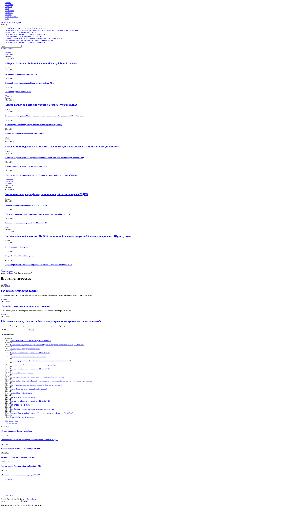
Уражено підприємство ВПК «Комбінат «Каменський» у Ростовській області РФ (36, 38)
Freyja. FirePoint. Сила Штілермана (19, 256)
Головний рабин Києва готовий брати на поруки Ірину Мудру (29, 40)
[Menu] (2, 269)
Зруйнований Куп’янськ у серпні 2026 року (18, 457)
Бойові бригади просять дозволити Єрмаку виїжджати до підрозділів (36, 385)
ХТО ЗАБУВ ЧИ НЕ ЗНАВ (20, 405)
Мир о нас (9, 13)
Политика (9, 5)
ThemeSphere (32, 499)
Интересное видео (12, 421)
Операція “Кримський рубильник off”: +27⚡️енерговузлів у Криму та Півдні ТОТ (41, 413)
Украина (8, 7)
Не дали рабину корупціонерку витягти (20, 32)
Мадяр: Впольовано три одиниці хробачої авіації (24, 133)
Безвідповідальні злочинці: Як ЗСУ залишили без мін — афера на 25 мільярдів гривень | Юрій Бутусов (68, 236)
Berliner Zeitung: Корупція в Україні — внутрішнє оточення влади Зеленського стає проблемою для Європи (51, 381)
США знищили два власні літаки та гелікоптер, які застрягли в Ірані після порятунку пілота (62, 146)
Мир (7, 9)
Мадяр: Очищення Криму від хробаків (16, 431)
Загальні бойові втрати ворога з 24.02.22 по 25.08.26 (25, 34)
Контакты (9, 495)
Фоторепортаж (11, 423)
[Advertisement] (41, 487)
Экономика (9, 11)
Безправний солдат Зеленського (22, 417)
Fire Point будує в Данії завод (16, 247)
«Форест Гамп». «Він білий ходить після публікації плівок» (41, 63)
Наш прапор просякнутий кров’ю (23, 397)
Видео (3, 314)
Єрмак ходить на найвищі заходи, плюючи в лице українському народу (33, 125)
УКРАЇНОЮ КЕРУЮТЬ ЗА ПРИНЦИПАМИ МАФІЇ (25, 28)
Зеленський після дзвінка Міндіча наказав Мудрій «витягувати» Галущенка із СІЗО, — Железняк (42, 30)
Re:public (8, 479)
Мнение (8, 15)
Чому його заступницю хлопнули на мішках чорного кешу (32, 409)
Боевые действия (11, 17)
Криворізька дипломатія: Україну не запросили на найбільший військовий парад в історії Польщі (44, 158)
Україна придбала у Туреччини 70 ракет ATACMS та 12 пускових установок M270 (38, 265)
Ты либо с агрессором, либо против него (25, 305)
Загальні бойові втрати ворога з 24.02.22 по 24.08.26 (25, 42)
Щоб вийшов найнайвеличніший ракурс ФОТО (20, 475)
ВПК (7, 19)
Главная (8, 3)
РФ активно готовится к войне (20, 290)
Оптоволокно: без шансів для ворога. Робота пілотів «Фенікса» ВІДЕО (29, 440)
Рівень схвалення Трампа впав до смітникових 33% (26, 166)
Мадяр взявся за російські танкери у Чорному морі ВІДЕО (41, 104)
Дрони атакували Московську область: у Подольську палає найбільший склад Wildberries (41, 175)
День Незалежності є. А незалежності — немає (23, 36)
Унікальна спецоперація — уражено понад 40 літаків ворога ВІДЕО (46, 194)
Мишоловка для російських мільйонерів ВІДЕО (20, 448)
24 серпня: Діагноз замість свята (18, 92)
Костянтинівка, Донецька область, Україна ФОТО (21, 466)
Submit (25, 501)
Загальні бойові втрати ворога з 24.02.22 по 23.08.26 (30, 401)
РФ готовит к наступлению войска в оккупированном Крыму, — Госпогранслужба (51, 321)
